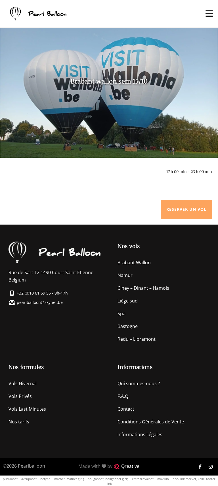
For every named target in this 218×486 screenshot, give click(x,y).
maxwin (163, 479)
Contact (126, 409)
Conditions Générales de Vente (151, 422)
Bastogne (128, 326)
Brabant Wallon (134, 262)
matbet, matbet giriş (69, 479)
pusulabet (10, 479)
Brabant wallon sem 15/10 (109, 81)
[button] (209, 13)
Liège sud (128, 301)
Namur (125, 275)
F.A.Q (123, 396)
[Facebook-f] (200, 466)
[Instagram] (210, 466)
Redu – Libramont (137, 339)
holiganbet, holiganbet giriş (108, 479)
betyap (45, 479)
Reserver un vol (186, 209)
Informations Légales (140, 434)
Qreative (130, 466)
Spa (121, 313)
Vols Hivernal (23, 383)
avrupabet (29, 479)
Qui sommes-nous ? (139, 383)
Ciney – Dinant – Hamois (143, 288)
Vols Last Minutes (27, 409)
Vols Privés (20, 396)
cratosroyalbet (143, 479)
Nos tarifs (19, 422)
